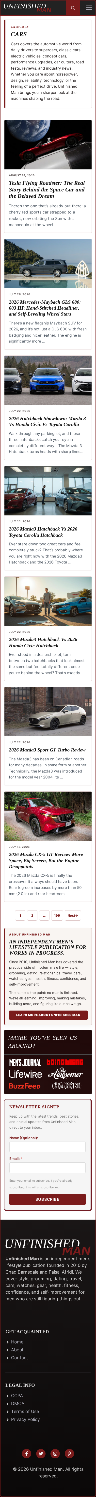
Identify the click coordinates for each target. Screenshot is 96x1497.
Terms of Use (25, 1411)
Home (17, 1341)
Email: (15, 1158)
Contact (19, 1357)
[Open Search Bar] (73, 7)
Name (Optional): (23, 1138)
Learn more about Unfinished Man (48, 1015)
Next (73, 915)
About (17, 1349)
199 (58, 916)
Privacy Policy (25, 1419)
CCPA (17, 1395)
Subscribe (47, 1199)
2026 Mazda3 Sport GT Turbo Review (47, 749)
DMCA (17, 1403)
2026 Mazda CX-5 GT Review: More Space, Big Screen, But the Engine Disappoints (46, 860)
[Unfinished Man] (27, 7)
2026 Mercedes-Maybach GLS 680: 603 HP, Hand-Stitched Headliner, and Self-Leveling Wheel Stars (45, 308)
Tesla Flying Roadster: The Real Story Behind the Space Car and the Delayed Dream (47, 189)
